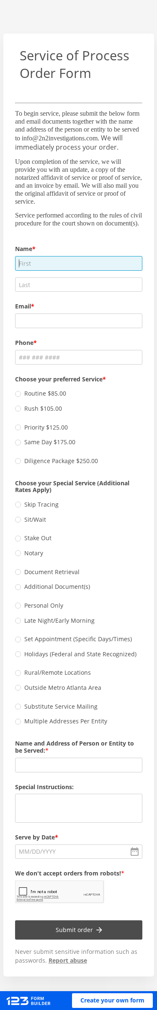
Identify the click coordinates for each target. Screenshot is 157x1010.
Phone (24, 343)
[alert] (78, 851)
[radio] (18, 394)
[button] (112, 1000)
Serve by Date (35, 837)
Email (23, 306)
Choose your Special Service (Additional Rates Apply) (72, 486)
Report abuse (68, 960)
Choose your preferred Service (59, 379)
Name (23, 249)
